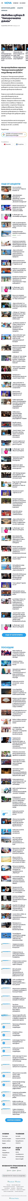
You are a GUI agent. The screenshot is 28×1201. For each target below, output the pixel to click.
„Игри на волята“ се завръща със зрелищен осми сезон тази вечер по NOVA (19, 306)
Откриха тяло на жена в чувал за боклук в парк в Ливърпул (19, 962)
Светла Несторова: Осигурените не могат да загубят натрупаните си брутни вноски (18, 822)
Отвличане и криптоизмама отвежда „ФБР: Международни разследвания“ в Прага (19, 415)
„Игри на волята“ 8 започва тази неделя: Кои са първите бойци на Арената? (19, 385)
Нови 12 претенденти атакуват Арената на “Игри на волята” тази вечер (19, 225)
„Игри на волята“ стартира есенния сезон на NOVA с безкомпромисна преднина (18, 253)
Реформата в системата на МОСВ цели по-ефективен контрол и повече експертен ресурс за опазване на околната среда (19, 802)
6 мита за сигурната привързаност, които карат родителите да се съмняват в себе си (19, 243)
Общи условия (19, 1188)
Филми (4, 1157)
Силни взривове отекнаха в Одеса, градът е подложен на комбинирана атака (19, 692)
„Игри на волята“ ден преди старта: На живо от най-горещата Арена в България (18, 338)
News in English (19, 1159)
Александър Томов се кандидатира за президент (18, 1041)
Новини (15, 3)
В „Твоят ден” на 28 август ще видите (18, 449)
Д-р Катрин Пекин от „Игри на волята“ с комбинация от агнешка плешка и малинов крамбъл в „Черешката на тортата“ (18, 604)
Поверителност (5, 1189)
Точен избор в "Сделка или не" (19, 583)
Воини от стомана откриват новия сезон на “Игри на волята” (19, 297)
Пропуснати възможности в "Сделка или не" (17, 393)
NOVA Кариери (20, 1156)
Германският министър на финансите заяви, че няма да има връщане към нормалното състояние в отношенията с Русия (19, 743)
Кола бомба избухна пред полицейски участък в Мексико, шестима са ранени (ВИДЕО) (18, 880)
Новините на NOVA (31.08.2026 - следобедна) (18, 1049)
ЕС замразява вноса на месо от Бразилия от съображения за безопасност (19, 713)
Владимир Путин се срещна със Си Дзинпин (19, 1065)
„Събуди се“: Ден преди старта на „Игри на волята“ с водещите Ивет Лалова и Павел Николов (19, 359)
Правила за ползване (21, 1189)
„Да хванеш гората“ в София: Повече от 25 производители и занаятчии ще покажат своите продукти (19, 327)
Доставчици (7, 1188)
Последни (5, 1136)
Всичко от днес (6, 1138)
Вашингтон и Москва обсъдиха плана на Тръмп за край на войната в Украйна (18, 851)
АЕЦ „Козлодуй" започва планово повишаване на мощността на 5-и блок (18, 841)
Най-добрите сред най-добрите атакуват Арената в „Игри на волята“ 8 (19, 567)
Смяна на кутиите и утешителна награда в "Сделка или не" (19, 262)
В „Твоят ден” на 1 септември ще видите (19, 215)
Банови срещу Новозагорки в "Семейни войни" (17, 424)
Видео (4, 1143)
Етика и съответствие (8, 1191)
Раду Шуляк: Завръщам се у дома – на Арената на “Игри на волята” (19, 484)
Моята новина (6, 1141)
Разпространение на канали (9, 1186)
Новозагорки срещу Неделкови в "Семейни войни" (19, 592)
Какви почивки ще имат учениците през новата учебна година (19, 1103)
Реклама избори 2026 (16, 1184)
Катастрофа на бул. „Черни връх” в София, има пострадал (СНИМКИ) (18, 762)
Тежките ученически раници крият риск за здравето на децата (18, 753)
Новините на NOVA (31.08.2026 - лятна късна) (18, 683)
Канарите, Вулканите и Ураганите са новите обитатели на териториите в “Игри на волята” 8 (19, 280)
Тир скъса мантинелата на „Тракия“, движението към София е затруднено (19, 1008)
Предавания (5, 1152)
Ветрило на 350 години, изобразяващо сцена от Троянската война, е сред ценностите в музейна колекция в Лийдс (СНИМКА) (19, 702)
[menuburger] (2, 3)
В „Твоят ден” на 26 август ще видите (18, 625)
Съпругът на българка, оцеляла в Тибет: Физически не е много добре (19, 1095)
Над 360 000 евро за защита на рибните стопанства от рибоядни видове (18, 907)
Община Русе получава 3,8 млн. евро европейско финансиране (19, 1075)
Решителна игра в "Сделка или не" (17, 491)
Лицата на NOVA (20, 1138)
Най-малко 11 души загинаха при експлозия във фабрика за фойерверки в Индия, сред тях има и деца (19, 772)
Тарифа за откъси (20, 1186)
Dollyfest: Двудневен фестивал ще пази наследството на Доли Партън (19, 898)
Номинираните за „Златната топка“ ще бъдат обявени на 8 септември (19, 782)
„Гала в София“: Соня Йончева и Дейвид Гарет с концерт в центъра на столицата (18, 434)
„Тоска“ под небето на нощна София (19, 557)
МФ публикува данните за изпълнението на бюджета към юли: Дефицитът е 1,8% (18, 972)
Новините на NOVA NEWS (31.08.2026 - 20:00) (18, 812)
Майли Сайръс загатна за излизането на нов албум (19, 721)
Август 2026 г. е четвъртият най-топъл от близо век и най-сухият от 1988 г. (18, 859)
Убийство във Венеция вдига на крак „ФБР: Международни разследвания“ (19, 576)
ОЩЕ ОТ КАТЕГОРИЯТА (14, 635)
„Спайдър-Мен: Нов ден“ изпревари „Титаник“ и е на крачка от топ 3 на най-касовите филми (19, 731)
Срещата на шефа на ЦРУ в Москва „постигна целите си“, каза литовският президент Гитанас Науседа (19, 673)
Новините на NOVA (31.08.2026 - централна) (18, 831)
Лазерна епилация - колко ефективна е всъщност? (18, 945)
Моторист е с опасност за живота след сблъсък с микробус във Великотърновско (18, 926)
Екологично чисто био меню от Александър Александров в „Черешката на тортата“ (19, 349)
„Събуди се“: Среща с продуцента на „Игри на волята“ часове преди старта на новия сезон (19, 315)
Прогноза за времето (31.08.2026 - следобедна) (19, 1025)
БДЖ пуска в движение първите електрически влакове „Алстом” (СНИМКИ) (19, 791)
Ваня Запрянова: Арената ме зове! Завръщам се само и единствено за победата (18, 539)
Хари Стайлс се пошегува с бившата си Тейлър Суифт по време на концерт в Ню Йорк (18, 654)
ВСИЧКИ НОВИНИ (14, 1120)
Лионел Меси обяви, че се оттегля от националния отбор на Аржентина (19, 916)
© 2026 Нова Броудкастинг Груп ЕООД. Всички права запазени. (14, 1195)
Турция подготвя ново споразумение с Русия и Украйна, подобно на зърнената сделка (19, 1017)
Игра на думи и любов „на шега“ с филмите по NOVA (19, 368)
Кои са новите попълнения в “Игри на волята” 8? (19, 188)
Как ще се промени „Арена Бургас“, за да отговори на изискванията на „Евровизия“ (18, 869)
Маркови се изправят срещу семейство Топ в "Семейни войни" (19, 270)
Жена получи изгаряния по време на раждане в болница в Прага (19, 990)
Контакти (13, 1188)
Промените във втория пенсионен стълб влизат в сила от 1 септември (18, 890)
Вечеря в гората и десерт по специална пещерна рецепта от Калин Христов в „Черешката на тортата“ (19, 503)
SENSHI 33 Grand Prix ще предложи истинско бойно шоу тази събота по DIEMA (19, 208)
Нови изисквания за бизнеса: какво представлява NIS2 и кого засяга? (18, 982)
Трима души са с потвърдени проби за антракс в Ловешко (19, 998)
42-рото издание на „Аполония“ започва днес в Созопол (18, 442)
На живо (22, 3)
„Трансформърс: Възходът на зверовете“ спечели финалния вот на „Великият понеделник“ (19, 198)
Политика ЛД (12, 1189)
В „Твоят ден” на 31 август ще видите (18, 288)
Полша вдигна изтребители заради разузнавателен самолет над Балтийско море (19, 937)
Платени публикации (19, 1191)
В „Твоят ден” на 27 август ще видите (18, 528)
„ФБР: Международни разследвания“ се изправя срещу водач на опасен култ (19, 475)
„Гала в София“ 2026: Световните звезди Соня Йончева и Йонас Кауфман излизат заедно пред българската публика (19, 617)
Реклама (8, 1184)
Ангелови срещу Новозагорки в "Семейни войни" (17, 512)
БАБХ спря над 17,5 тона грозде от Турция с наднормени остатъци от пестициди (19, 1058)
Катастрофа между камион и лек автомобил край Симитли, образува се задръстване (19, 1085)
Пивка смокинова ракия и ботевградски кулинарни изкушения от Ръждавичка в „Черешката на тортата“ (19, 404)
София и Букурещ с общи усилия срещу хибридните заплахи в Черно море (19, 1112)
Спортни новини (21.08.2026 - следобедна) (17, 1033)
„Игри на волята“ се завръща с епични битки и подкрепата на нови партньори (18, 521)
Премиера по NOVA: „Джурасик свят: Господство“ (18, 458)
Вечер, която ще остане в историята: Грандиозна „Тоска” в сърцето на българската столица (19, 550)
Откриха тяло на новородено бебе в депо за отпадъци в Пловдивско (18, 954)
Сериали (4, 1155)
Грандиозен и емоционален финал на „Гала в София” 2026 (19, 376)
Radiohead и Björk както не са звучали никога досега (18, 466)
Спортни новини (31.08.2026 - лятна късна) (18, 662)
